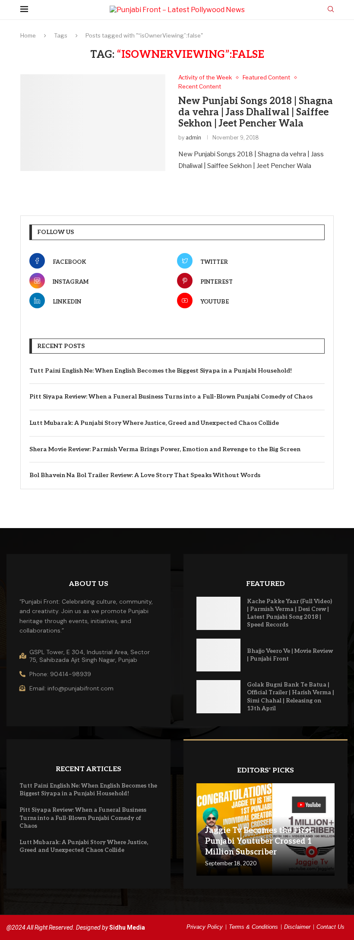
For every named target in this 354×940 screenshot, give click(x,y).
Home (28, 35)
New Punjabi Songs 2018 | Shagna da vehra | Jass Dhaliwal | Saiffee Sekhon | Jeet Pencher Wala (255, 112)
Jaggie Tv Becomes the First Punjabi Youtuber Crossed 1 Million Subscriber (258, 841)
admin (193, 137)
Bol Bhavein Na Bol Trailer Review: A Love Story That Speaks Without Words (144, 475)
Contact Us (330, 927)
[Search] (331, 9)
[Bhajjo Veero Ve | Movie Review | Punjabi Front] (218, 655)
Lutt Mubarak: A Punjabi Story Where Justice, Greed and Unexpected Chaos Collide (154, 423)
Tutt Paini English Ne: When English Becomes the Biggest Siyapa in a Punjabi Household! (160, 370)
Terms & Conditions (253, 927)
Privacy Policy (204, 927)
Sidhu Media (127, 927)
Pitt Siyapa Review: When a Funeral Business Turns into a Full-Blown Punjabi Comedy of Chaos (171, 396)
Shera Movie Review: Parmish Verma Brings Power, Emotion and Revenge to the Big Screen (164, 449)
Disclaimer (297, 927)
